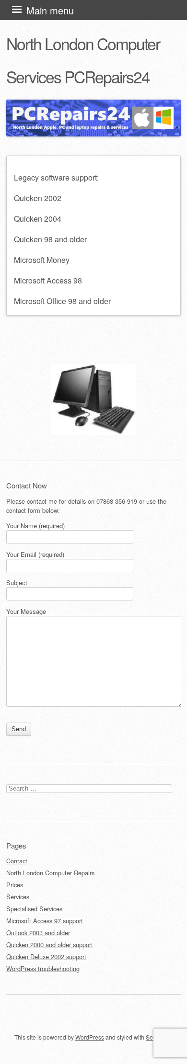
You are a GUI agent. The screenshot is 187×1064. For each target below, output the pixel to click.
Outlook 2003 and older (38, 932)
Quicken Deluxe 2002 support (46, 956)
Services (17, 896)
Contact (16, 860)
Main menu (50, 10)
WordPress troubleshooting (43, 968)
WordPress (89, 1037)
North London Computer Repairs (50, 872)
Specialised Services (34, 908)
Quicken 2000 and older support (49, 944)
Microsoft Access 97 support (44, 920)
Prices (14, 884)
